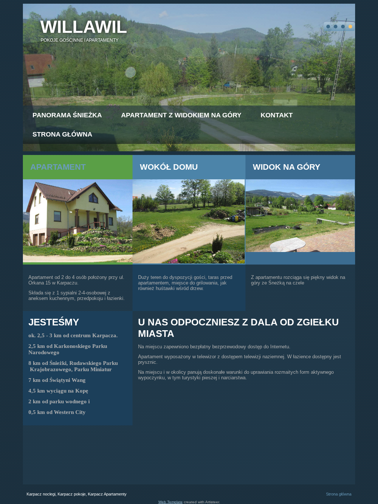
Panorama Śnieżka (67, 115)
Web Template (170, 502)
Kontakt (277, 115)
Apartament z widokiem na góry (181, 115)
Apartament (58, 167)
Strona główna (62, 134)
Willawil (83, 27)
